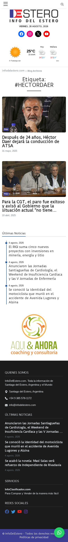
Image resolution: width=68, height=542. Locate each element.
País (6, 129)
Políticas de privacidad (34, 537)
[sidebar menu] (5, 4)
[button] (59, 532)
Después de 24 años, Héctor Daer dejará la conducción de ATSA (30, 141)
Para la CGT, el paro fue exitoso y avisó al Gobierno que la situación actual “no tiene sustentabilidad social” (33, 206)
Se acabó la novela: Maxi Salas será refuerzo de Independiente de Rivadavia (33, 463)
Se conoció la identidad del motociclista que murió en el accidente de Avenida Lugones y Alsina (34, 446)
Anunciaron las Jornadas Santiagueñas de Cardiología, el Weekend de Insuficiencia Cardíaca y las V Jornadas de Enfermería (34, 427)
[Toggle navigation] (64, 4)
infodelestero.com (13, 70)
